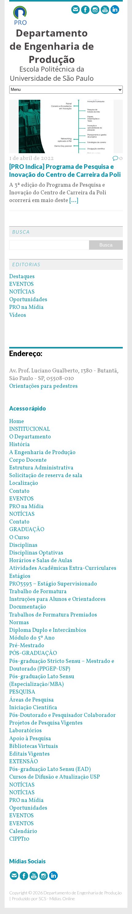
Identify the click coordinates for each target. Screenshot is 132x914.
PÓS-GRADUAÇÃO (33, 653)
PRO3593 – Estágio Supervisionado (53, 584)
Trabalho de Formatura (38, 592)
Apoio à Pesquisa (30, 739)
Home (16, 422)
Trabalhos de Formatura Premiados (53, 615)
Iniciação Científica (33, 708)
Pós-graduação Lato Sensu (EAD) (50, 769)
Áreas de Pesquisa (31, 700)
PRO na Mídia (26, 307)
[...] (73, 200)
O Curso (19, 538)
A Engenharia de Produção (42, 453)
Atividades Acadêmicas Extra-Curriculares (62, 568)
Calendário (23, 831)
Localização (23, 483)
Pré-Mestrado (26, 646)
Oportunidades (28, 300)
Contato (19, 491)
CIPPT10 (19, 839)
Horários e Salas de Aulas (40, 561)
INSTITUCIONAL (29, 429)
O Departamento (30, 437)
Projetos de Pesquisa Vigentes (46, 723)
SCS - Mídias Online (57, 898)
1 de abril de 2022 (31, 158)
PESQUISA (22, 692)
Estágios (19, 576)
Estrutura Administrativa (41, 468)
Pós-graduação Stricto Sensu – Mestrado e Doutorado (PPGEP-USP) (61, 665)
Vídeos (17, 315)
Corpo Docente (28, 460)
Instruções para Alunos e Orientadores (57, 599)
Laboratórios (25, 731)
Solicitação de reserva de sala (45, 476)
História (19, 445)
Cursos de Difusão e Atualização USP (54, 777)
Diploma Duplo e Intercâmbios (47, 630)
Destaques (22, 277)
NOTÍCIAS (22, 292)
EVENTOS (21, 284)
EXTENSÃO (23, 762)
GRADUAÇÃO (26, 530)
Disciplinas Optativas (36, 553)
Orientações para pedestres (43, 386)
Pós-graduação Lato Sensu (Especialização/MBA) (41, 680)
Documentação (27, 607)
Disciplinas (23, 545)
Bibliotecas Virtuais (33, 746)
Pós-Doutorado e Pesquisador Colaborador (62, 715)
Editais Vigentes (29, 754)
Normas (19, 623)
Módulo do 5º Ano (32, 638)
